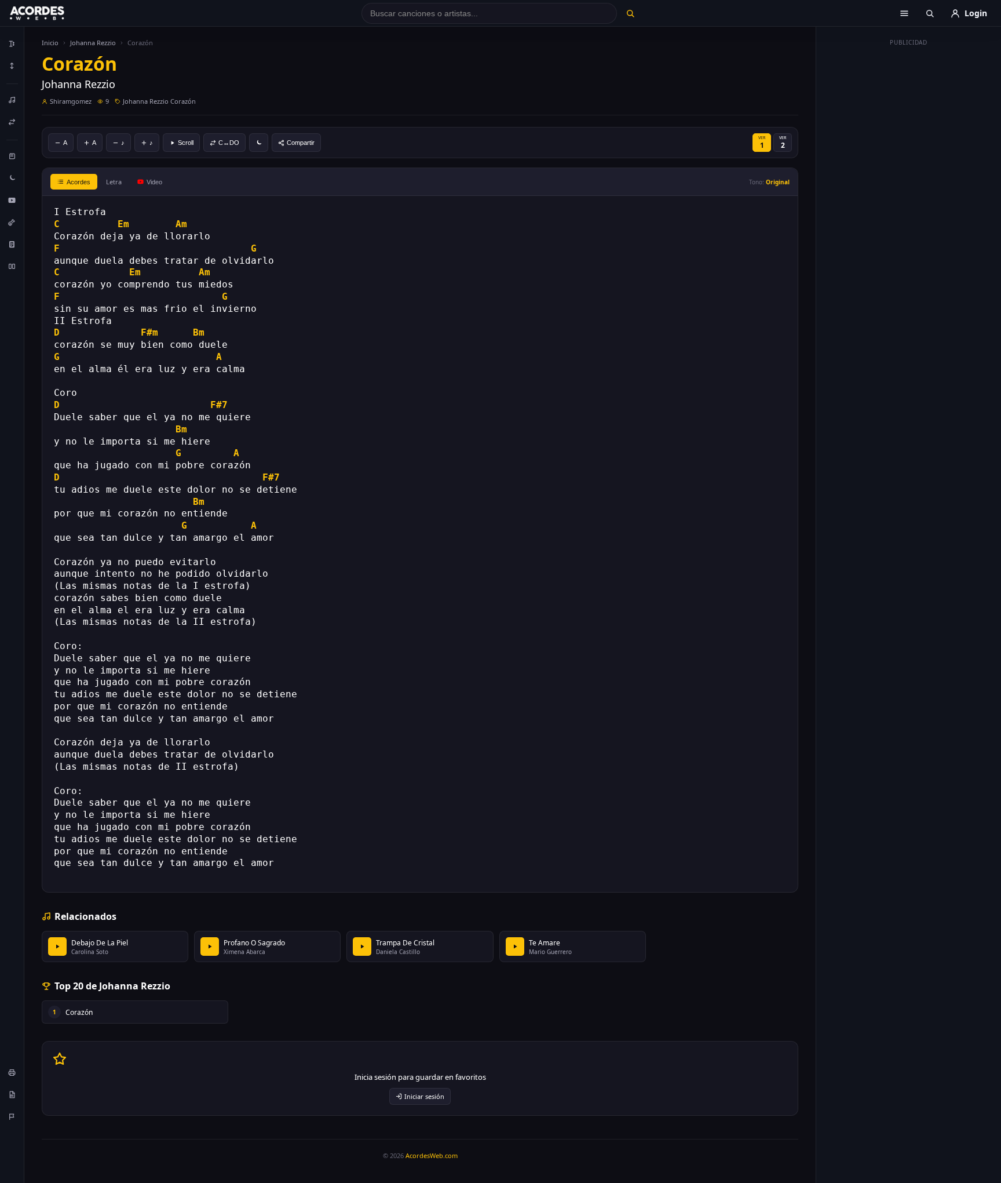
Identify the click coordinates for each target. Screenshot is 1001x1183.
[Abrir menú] (904, 13)
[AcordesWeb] (51, 13)
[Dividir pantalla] (12, 266)
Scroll (185, 142)
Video (154, 182)
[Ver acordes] (12, 244)
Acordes (78, 182)
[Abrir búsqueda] (930, 13)
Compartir (301, 142)
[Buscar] (630, 13)
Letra (114, 181)
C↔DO (228, 142)
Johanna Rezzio (93, 42)
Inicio (50, 42)
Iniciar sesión (424, 1096)
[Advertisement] (909, 225)
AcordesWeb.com (431, 1155)
